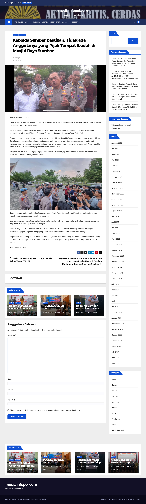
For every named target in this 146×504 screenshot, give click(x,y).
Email (10, 389)
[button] (135, 22)
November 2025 (117, 194)
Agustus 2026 (116, 143)
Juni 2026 (115, 154)
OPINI (113, 413)
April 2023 (115, 363)
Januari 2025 (116, 250)
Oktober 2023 (116, 335)
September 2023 (117, 341)
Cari (113, 33)
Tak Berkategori (117, 430)
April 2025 (115, 233)
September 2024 (117, 273)
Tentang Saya (21, 22)
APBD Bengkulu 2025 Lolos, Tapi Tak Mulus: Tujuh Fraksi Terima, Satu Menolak (124, 97)
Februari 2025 (116, 245)
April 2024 (115, 301)
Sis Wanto (60, 312)
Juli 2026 (115, 149)
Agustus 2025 (116, 211)
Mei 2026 (115, 160)
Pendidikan (115, 419)
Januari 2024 (116, 318)
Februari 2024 (116, 312)
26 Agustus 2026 (17, 469)
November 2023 (117, 329)
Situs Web (11, 400)
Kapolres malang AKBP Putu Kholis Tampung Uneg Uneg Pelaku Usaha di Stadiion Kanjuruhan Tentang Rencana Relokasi (80, 261)
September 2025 (117, 205)
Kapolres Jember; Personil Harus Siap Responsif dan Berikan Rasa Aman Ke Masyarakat (124, 86)
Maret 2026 (115, 171)
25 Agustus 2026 (119, 466)
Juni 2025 (115, 222)
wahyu (17, 58)
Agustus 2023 (116, 346)
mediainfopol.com (73, 11)
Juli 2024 (115, 284)
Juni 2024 (115, 290)
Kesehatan (115, 402)
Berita (75, 22)
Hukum (114, 385)
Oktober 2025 (116, 199)
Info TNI (17, 302)
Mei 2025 (115, 228)
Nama (10, 379)
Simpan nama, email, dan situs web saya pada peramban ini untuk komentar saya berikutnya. (45, 410)
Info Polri (22, 35)
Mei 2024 (115, 295)
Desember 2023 (117, 324)
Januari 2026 (116, 183)
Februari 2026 (116, 177)
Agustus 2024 (116, 278)
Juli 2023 (115, 352)
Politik (113, 425)
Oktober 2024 (116, 267)
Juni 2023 (115, 358)
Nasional (115, 408)
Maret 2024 (115, 307)
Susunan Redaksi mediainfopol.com (50, 22)
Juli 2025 (115, 216)
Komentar (11, 335)
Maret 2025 (115, 239)
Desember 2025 (117, 188)
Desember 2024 (117, 256)
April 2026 (115, 166)
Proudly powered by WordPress (15, 499)
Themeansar (42, 499)
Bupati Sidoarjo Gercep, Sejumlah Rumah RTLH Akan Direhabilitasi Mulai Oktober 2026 (124, 107)
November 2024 (117, 262)
